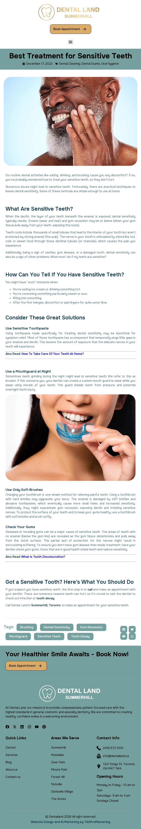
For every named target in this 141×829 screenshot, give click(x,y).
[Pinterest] (44, 727)
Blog (9, 762)
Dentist (11, 748)
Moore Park (59, 769)
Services (12, 755)
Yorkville (56, 784)
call (90, 589)
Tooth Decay (80, 636)
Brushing (26, 627)
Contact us (13, 777)
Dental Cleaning (69, 64)
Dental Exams (91, 64)
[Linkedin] (22, 727)
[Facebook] (7, 727)
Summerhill (58, 748)
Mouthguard (18, 636)
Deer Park (58, 762)
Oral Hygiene (110, 64)
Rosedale (57, 755)
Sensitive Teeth (49, 636)
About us (12, 769)
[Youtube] (37, 727)
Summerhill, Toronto (46, 605)
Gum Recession (91, 627)
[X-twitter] (15, 727)
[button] (71, 42)
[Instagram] (29, 727)
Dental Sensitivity (57, 627)
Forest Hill (58, 777)
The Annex (58, 799)
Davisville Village (62, 791)
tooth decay (45, 598)
